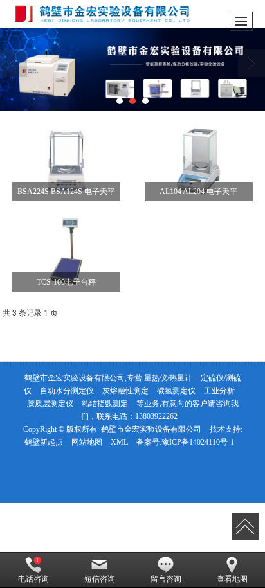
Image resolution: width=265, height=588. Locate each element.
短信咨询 (99, 579)
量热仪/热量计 (168, 377)
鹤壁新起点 (43, 442)
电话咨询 (33, 579)
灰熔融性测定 (125, 390)
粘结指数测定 (105, 403)
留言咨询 (166, 579)
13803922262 (156, 416)
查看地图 (232, 579)
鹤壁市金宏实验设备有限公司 (151, 429)
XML (119, 442)
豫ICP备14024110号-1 (197, 442)
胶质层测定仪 (50, 403)
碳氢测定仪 (176, 390)
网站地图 (86, 442)
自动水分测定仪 (67, 390)
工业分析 (219, 390)
